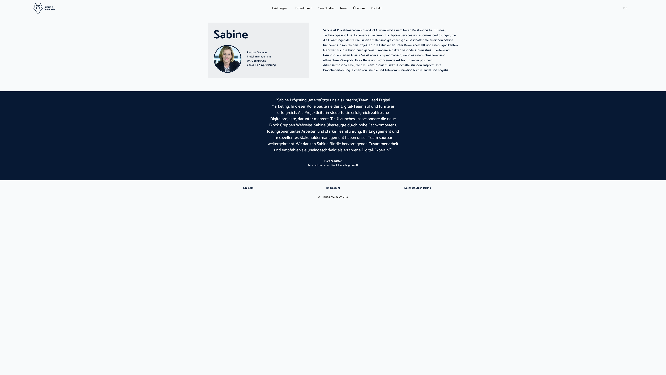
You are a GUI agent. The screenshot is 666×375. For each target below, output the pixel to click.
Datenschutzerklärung (417, 188)
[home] (95, 8)
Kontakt (376, 8)
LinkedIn (248, 188)
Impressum (333, 188)
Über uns (359, 8)
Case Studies (326, 8)
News (344, 8)
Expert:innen (303, 8)
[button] (279, 8)
